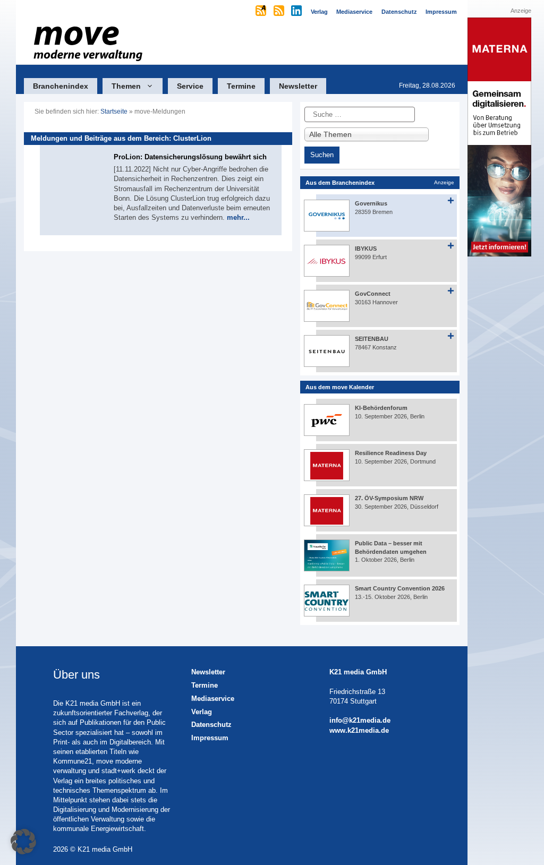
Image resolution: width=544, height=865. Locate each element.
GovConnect (372, 293)
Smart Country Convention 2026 (400, 588)
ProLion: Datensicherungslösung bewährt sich (190, 157)
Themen (126, 86)
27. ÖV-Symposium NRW (389, 498)
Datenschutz (211, 725)
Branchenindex (60, 86)
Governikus (371, 203)
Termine (241, 86)
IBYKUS (366, 248)
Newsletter (298, 86)
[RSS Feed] (280, 11)
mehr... (238, 217)
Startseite (114, 111)
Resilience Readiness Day (391, 453)
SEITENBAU (371, 339)
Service (190, 86)
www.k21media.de (359, 730)
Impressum (209, 738)
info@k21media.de (359, 720)
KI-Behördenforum (381, 408)
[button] (23, 841)
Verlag (201, 712)
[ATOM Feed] (262, 11)
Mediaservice (212, 699)
